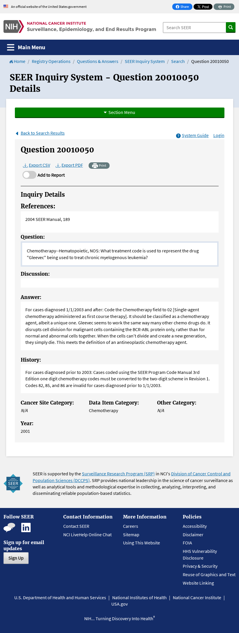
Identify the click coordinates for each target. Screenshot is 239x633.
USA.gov (119, 604)
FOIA (187, 543)
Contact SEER (76, 526)
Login (218, 135)
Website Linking (198, 583)
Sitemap (131, 534)
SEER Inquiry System (145, 61)
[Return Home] (79, 26)
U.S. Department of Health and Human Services (60, 597)
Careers (130, 526)
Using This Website (141, 543)
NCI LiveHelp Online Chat (87, 534)
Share (183, 7)
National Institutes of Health (139, 597)
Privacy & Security (200, 566)
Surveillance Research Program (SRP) (118, 473)
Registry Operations (51, 61)
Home (19, 61)
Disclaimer (193, 534)
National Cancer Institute (197, 597)
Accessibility (195, 526)
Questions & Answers (97, 61)
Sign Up (16, 558)
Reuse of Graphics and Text (209, 574)
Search (178, 61)
